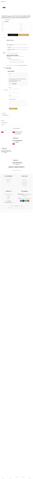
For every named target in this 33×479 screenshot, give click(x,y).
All (4, 114)
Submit (13, 108)
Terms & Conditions (24, 184)
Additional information (4, 122)
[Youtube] (28, 201)
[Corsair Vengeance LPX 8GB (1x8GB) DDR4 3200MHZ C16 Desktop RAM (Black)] (18, 133)
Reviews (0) (3, 124)
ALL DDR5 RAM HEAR (5, 115)
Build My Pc (8, 180)
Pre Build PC (8, 181)
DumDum (8, 196)
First (9, 90)
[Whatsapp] (26, 201)
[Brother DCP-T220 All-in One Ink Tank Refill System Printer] (18, 150)
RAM (6, 114)
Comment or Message (12, 99)
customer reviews (7, 19)
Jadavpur (8, 198)
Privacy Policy (25, 180)
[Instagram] (23, 201)
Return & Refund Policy (24, 183)
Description (2, 120)
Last (9, 94)
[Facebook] (21, 201)
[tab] (16, 121)
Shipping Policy (24, 181)
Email (10, 95)
